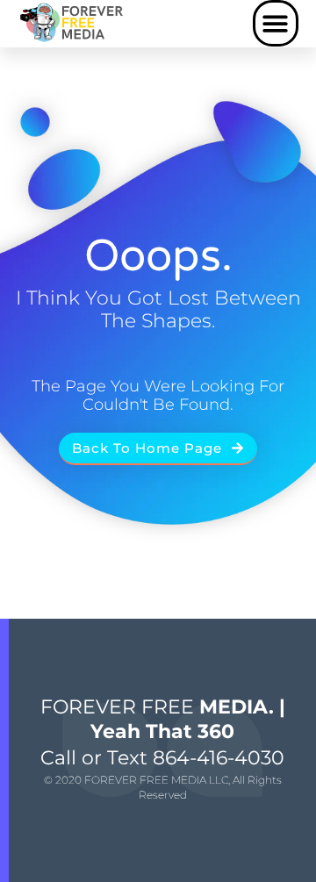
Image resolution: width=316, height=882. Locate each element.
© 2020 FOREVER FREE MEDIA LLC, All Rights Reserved (163, 787)
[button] (276, 23)
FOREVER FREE (162, 719)
